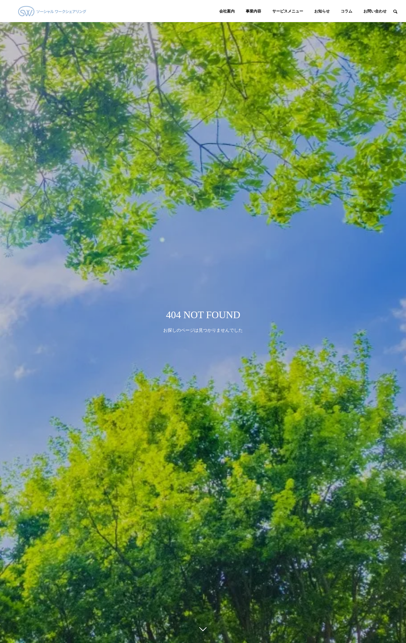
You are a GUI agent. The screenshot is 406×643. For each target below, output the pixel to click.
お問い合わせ (375, 11)
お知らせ (322, 11)
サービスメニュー (287, 11)
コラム (346, 11)
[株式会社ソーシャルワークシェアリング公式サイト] (52, 11)
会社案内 (227, 11)
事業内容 (253, 11)
